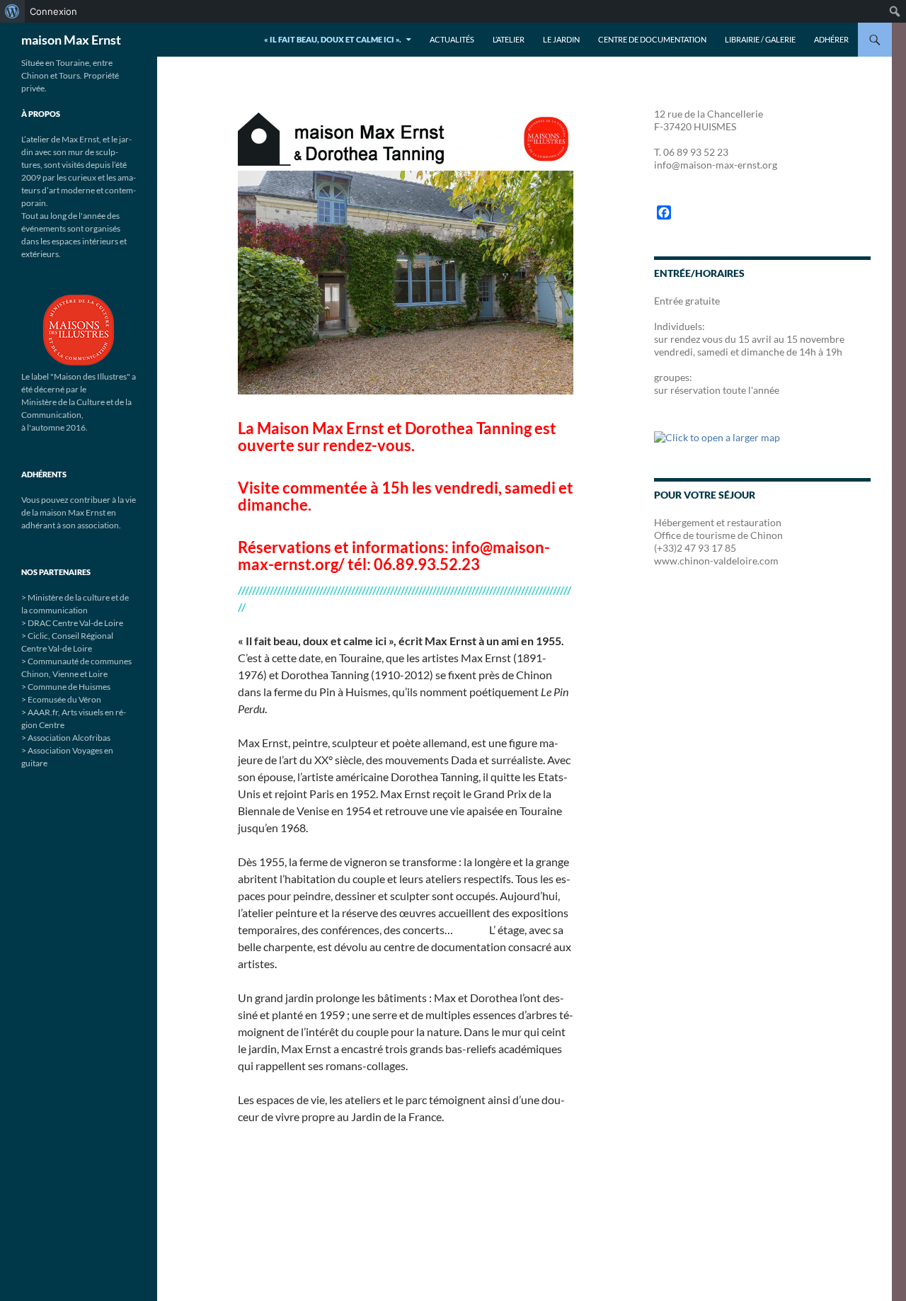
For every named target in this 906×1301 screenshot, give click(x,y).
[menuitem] (12, 11)
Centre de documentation (652, 39)
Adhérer (831, 39)
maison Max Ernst (71, 39)
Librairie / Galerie (760, 39)
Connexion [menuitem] (53, 11)
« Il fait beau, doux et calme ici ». (332, 39)
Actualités (452, 39)
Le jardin (561, 39)
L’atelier (508, 39)
